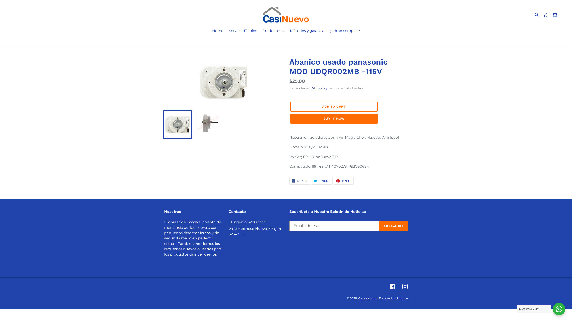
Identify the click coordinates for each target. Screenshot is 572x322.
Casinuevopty (368, 298)
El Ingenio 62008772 (247, 222)
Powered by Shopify (393, 298)
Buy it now (334, 118)
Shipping (319, 88)
